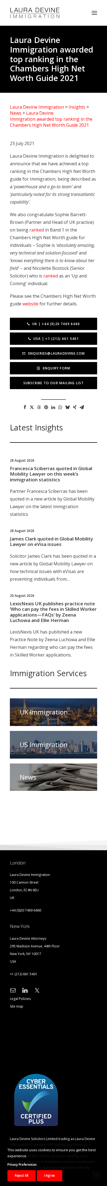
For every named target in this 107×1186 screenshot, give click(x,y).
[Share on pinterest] (46, 407)
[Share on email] (81, 407)
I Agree (49, 1175)
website (30, 304)
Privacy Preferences (21, 1164)
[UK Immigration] (53, 712)
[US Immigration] (53, 742)
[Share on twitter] (32, 407)
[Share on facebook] (24, 407)
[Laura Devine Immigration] (35, 12)
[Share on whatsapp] (60, 407)
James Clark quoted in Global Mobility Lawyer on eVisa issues (51, 541)
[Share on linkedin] (53, 407)
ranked (36, 230)
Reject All (21, 1175)
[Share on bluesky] (67, 407)
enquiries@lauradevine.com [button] (56, 353)
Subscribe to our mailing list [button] (53, 383)
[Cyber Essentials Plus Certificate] (36, 1100)
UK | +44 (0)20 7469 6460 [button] (56, 324)
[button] (94, 13)
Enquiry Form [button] (56, 368)
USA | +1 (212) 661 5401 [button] (56, 338)
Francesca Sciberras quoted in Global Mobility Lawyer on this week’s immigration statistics (51, 474)
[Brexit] (53, 775)
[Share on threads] (39, 407)
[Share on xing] (74, 407)
